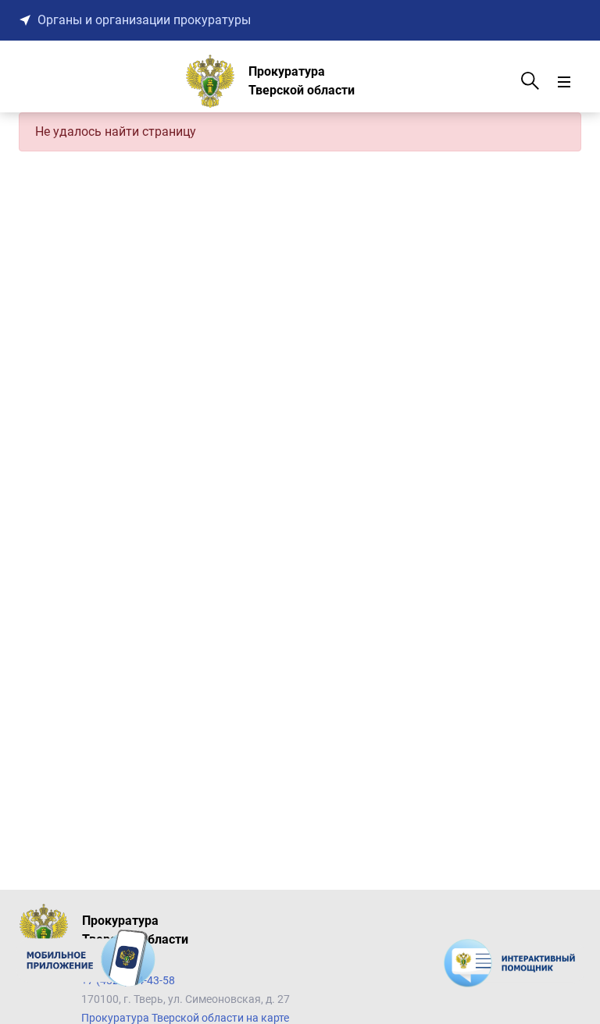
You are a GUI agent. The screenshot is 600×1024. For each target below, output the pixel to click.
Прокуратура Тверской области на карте (185, 1018)
